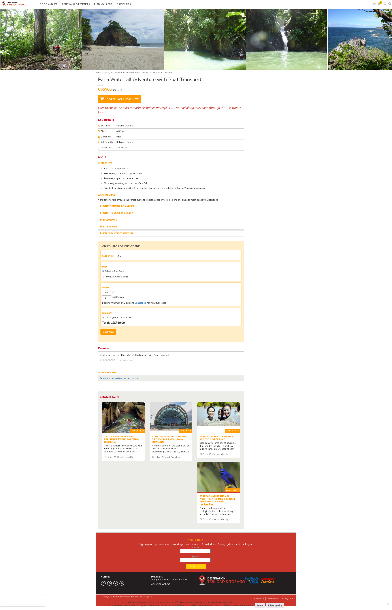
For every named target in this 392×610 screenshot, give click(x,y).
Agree (260, 605)
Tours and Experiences (76, 4)
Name (195, 547)
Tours (106, 72)
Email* (195, 556)
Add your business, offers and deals (170, 579)
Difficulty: (106, 147)
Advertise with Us (160, 584)
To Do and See (48, 4)
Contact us (140, 302)
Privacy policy (275, 605)
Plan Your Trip (103, 4)
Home (98, 72)
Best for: (105, 125)
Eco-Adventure (118, 72)
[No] (388, 604)
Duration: (106, 136)
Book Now (108, 331)
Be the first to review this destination (119, 378)
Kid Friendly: (107, 142)
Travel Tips (124, 4)
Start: (104, 131)
